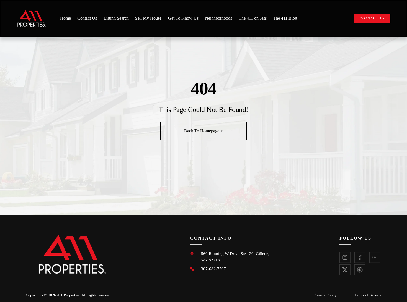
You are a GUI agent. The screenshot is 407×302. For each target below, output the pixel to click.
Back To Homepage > (203, 130)
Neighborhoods (218, 18)
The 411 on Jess (253, 18)
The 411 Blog (285, 18)
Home (65, 18)
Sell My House (148, 18)
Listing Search (116, 18)
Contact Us (87, 18)
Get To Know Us (183, 18)
